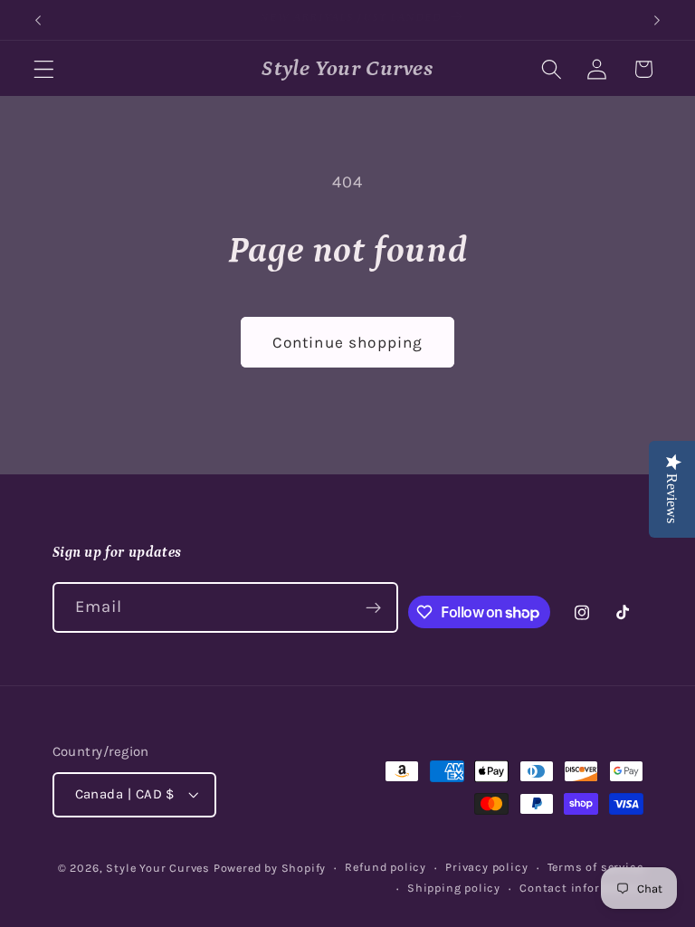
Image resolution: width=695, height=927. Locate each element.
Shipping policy (453, 887)
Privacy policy (486, 867)
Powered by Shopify (270, 867)
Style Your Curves (158, 867)
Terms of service (595, 867)
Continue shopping (348, 342)
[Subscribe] (373, 607)
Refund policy (385, 867)
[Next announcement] (657, 20)
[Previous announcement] (38, 20)
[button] (44, 69)
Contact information (581, 887)
